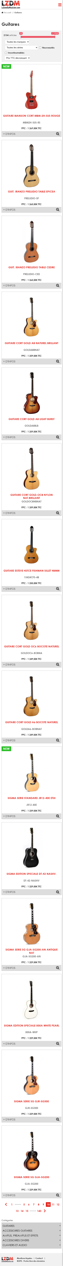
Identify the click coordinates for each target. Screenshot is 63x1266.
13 (17, 1210)
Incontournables (16, 52)
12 (58, 1204)
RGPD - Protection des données (31, 1261)
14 (22, 1210)
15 (27, 1210)
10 (48, 1204)
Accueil (7, 12)
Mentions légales (25, 1258)
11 (53, 1204)
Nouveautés (48, 47)
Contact (39, 1258)
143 (39, 1210)
